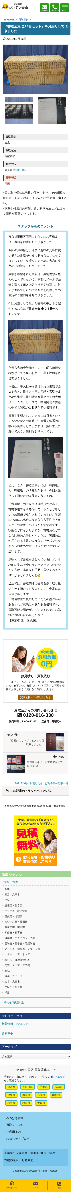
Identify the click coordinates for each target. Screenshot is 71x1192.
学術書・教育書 (13, 932)
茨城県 (58, 1086)
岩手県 (11, 1102)
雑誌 (7, 970)
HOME (11, 19)
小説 (7, 899)
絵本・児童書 (12, 981)
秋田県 (26, 1102)
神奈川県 (27, 1086)
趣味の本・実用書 (15, 927)
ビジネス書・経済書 (16, 921)
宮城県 (41, 1094)
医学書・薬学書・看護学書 (20, 943)
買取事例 (23, 19)
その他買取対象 (13, 1002)
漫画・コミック (13, 976)
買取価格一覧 (11, 1188)
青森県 (41, 1102)
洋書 (7, 992)
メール (35, 1188)
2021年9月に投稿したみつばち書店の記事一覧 (41, 783)
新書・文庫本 (12, 894)
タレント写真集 (13, 987)
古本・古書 (10, 882)
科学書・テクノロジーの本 (20, 938)
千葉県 (44, 1086)
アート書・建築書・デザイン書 (22, 948)
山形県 (56, 1094)
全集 (7, 889)
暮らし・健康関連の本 (17, 959)
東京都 (11, 1086)
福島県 (11, 1094)
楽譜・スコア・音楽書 (17, 965)
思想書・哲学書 (13, 905)
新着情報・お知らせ (15, 1023)
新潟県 (26, 1094)
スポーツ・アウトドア (17, 954)
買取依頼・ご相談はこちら (35, 697)
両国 (24, 169)
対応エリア (58, 1076)
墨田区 (17, 169)
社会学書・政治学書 (16, 910)
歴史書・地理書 (13, 916)
